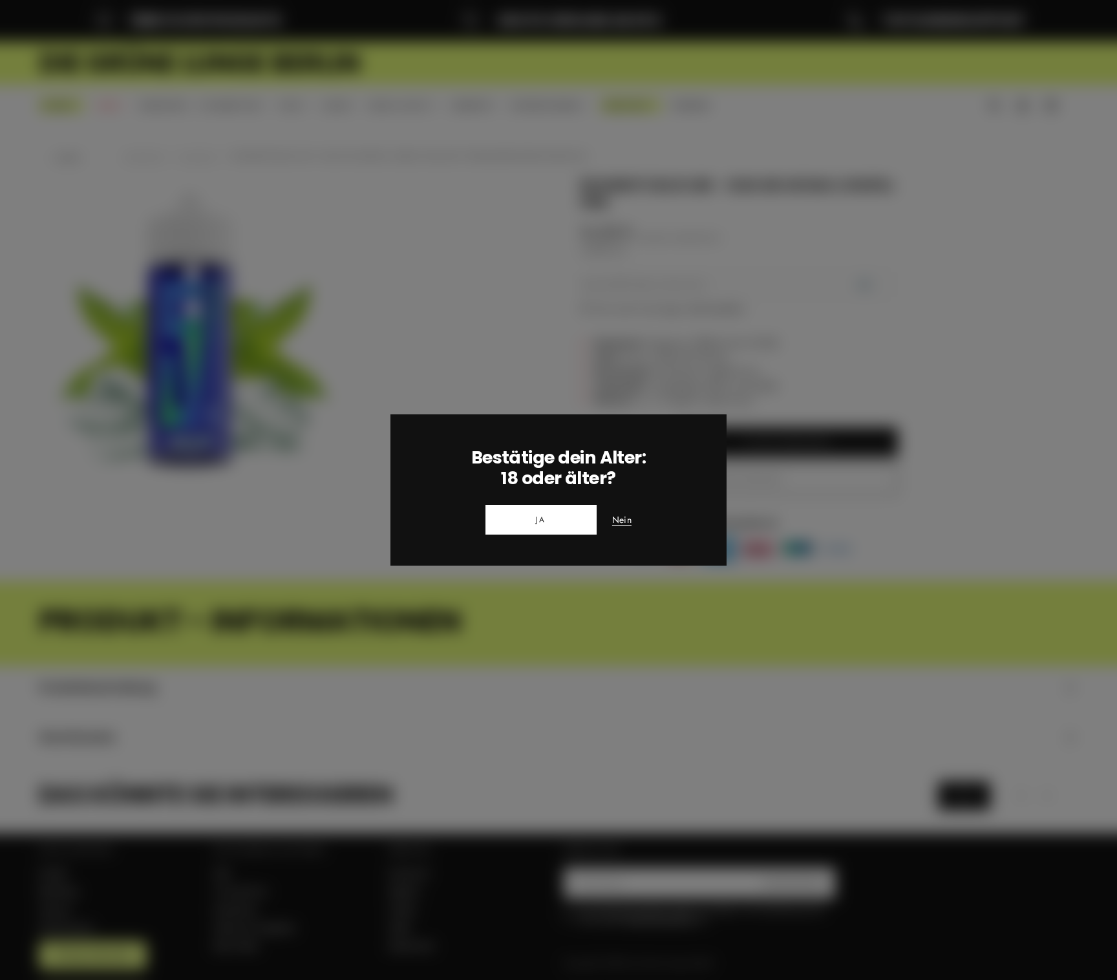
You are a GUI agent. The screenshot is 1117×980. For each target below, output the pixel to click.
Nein (622, 520)
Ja (541, 520)
